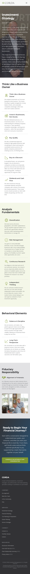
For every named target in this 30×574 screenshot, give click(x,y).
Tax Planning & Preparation (9, 516)
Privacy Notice (7, 554)
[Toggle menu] (26, 3)
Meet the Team (6, 496)
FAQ (3, 502)
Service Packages (6, 522)
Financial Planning (6, 513)
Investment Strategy (7, 510)
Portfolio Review (6, 534)
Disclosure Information (8, 545)
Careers (4, 537)
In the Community (6, 499)
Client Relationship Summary (11, 551)
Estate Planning (6, 519)
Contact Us (5, 531)
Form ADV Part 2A (8, 548)
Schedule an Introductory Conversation (15, 460)
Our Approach (5, 493)
